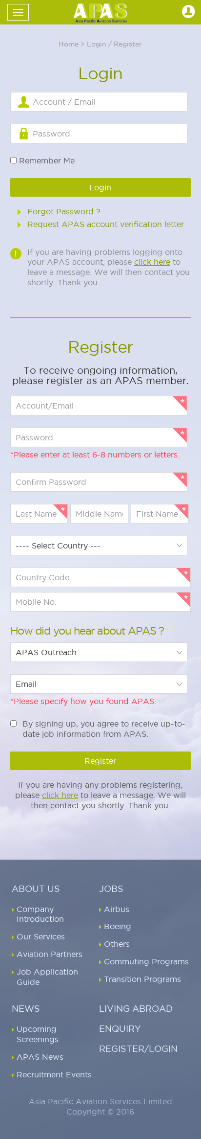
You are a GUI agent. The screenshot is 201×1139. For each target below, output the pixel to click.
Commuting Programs (146, 961)
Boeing (117, 926)
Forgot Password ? (63, 211)
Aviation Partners (49, 954)
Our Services (41, 936)
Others (117, 943)
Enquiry (120, 1028)
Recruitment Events (54, 1074)
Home (69, 44)
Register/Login (138, 1048)
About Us (36, 888)
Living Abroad (136, 1008)
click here (152, 261)
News (26, 1008)
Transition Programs (142, 979)
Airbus (116, 909)
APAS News (40, 1056)
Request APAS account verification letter (105, 224)
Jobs (111, 888)
